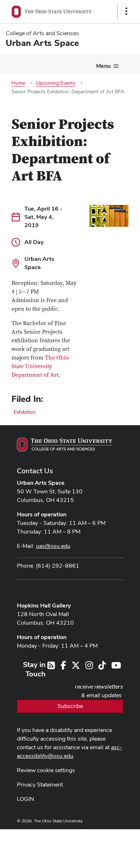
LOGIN (25, 799)
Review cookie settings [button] (46, 770)
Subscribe (70, 706)
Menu (103, 66)
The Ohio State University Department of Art (40, 366)
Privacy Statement (40, 784)
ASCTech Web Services (101, 835)
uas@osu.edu (53, 546)
